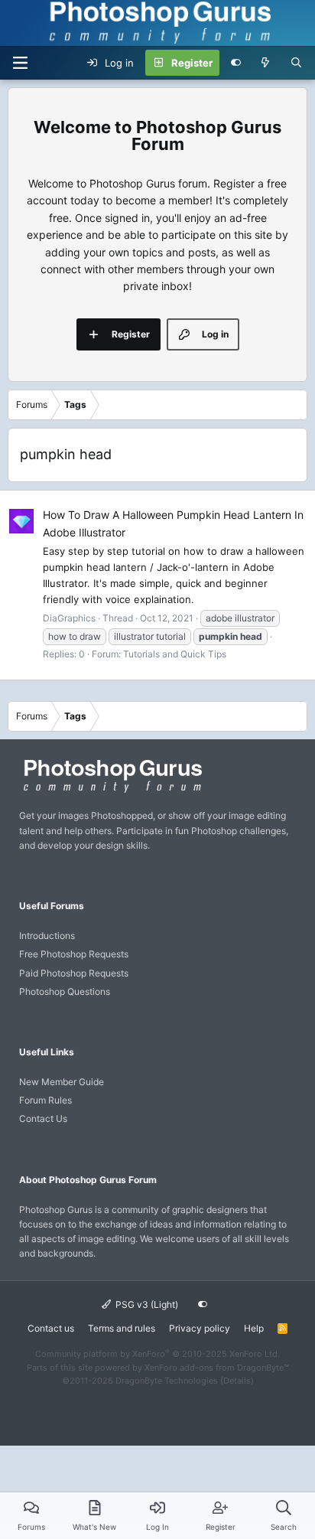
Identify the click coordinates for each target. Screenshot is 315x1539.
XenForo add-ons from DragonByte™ (217, 1367)
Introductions (47, 935)
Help (254, 1328)
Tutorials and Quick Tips (174, 654)
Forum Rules (45, 1100)
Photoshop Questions (64, 991)
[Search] (296, 62)
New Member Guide (61, 1081)
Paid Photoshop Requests (73, 973)
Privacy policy (199, 1328)
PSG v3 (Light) (145, 1304)
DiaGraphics (69, 618)
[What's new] (265, 62)
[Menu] (20, 62)
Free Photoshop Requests (73, 954)
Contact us (51, 1328)
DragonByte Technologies (166, 1380)
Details (237, 1380)
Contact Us (43, 1118)
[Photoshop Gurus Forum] (111, 791)
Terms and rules (121, 1328)
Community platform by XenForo (157, 1353)
